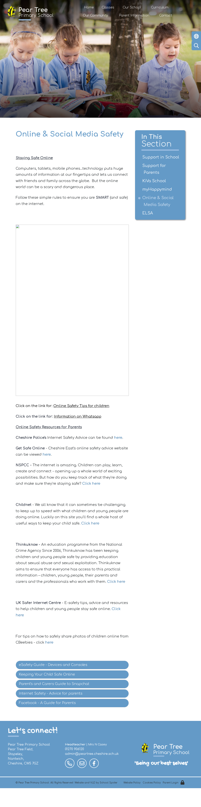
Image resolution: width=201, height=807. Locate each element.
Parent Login (170, 782)
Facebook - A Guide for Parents (47, 703)
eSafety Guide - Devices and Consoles (53, 665)
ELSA (148, 213)
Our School (132, 7)
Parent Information (134, 15)
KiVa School (155, 181)
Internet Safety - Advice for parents (50, 693)
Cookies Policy (152, 782)
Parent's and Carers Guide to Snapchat (54, 684)
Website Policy (132, 782)
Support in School (161, 157)
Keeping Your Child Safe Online (47, 674)
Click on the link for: (62, 406)
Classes (108, 7)
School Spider (108, 782)
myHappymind (158, 189)
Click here (91, 483)
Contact (165, 15)
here (118, 438)
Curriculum (159, 7)
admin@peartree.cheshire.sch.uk (92, 754)
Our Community (95, 15)
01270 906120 (74, 749)
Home (89, 7)
